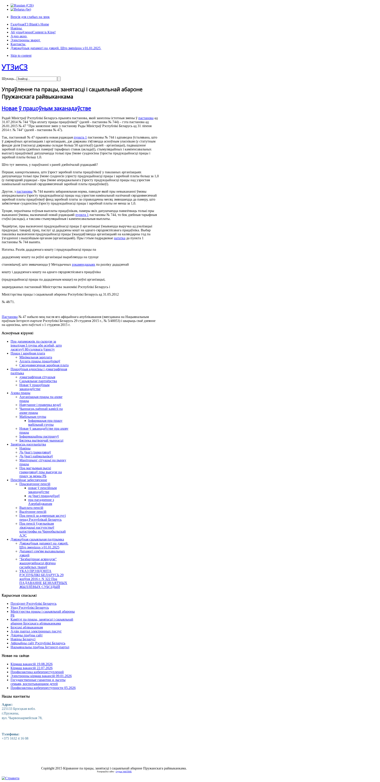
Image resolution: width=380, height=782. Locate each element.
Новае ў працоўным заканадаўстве (46, 108)
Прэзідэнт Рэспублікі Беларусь (34, 603)
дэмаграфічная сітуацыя (37, 377)
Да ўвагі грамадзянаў (35, 452)
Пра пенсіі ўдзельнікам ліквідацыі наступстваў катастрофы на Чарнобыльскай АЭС (42, 529)
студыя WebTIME (124, 771)
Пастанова (10, 317)
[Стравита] (10, 778)
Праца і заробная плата (28, 353)
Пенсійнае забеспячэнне (29, 480)
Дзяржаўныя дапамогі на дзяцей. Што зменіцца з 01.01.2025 (43, 545)
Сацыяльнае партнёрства (38, 381)
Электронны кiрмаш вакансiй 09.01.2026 (41, 676)
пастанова (145, 118)
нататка (119, 238)
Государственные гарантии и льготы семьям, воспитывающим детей (38, 682)
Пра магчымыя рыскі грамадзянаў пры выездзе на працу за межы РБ (40, 472)
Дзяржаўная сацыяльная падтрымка (37, 539)
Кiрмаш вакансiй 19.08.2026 (32, 664)
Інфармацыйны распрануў (39, 436)
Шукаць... (9, 78)
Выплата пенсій (31, 508)
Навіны (25, 448)
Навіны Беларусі (23, 639)
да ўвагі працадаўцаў (44, 496)
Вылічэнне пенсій (32, 511)
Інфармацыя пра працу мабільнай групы (45, 422)
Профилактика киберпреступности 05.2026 (43, 688)
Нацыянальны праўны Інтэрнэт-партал (40, 647)
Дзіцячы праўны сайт (27, 635)
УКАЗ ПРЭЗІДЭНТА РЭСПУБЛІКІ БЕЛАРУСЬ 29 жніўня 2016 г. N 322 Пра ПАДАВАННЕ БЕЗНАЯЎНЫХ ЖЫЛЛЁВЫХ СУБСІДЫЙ (43, 579)
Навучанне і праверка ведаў (40, 405)
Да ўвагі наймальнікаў (36, 456)
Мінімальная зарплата (35, 357)
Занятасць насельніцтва (28, 444)
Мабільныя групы (32, 416)
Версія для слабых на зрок (30, 17)
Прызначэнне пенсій (34, 484)
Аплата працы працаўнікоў (39, 361)
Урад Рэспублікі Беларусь (30, 607)
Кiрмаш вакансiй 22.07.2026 (32, 668)
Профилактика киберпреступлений (37, 672)
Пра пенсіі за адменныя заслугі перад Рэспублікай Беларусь (42, 517)
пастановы (24, 191)
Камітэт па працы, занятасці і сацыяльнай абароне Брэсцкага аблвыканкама (42, 621)
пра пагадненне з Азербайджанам (41, 502)
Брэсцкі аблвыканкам (27, 627)
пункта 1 (80, 137)
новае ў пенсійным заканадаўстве (42, 490)
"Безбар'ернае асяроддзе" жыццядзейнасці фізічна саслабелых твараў (38, 563)
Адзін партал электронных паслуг (36, 631)
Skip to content (21, 55)
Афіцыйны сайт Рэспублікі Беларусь (38, 643)
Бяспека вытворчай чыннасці (41, 440)
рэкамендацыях (83, 264)
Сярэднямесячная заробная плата (44, 365)
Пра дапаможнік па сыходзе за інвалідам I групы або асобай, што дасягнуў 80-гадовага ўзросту (36, 345)
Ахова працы (20, 393)
